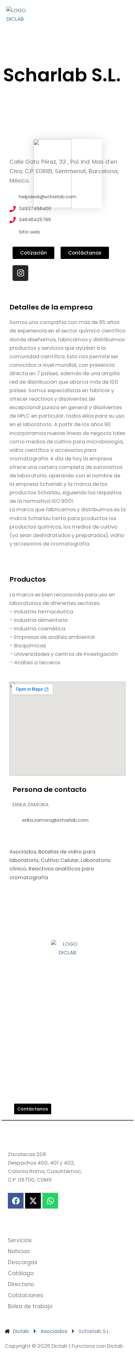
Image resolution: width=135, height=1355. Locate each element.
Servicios (20, 1240)
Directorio (21, 1284)
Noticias (19, 1251)
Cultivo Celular (59, 860)
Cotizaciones (25, 1295)
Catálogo (21, 1273)
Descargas (22, 1262)
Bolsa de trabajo (30, 1306)
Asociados (22, 851)
